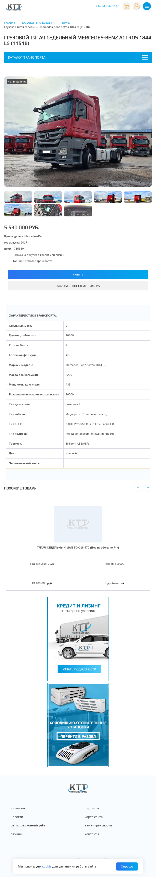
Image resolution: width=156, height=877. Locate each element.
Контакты (92, 834)
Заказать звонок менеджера (78, 285)
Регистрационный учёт (28, 825)
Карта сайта (94, 817)
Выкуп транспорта (98, 825)
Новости (17, 817)
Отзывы (16, 834)
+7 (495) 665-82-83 (106, 5)
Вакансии (18, 808)
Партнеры (92, 808)
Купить (78, 274)
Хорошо (127, 866)
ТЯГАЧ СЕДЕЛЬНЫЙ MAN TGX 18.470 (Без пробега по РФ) (78, 547)
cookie (47, 866)
